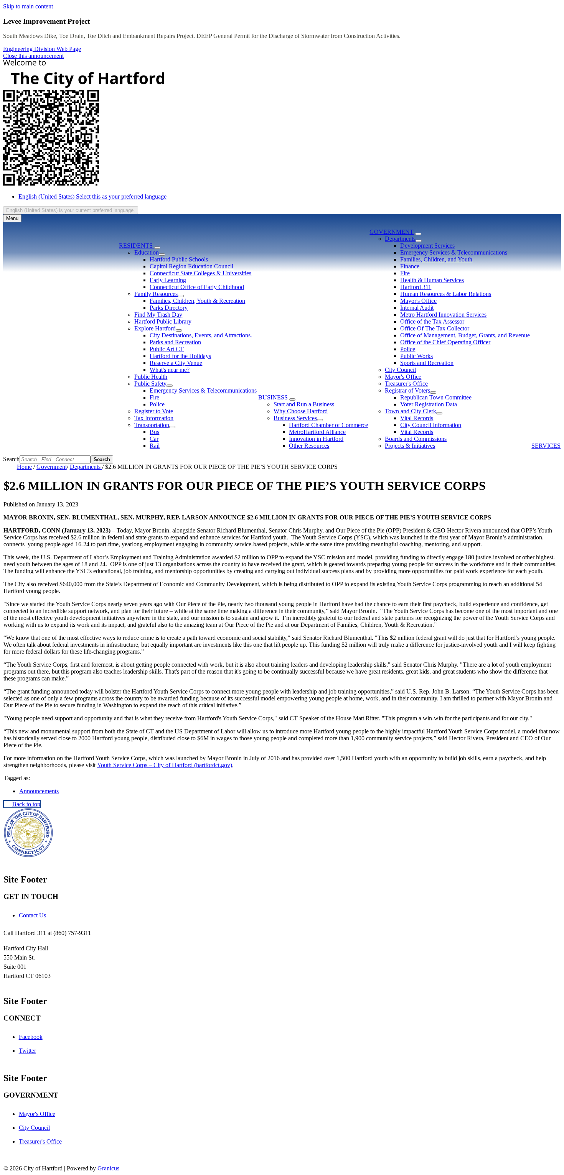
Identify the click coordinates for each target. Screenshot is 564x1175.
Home (24, 466)
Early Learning (168, 280)
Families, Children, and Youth (436, 259)
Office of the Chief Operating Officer (445, 342)
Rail (155, 445)
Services (546, 445)
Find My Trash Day (158, 314)
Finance (409, 266)
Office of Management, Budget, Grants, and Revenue (465, 335)
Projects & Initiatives (410, 445)
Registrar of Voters (407, 390)
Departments (400, 238)
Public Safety (150, 383)
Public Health (150, 376)
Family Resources (156, 294)
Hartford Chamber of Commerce (328, 425)
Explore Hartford (155, 328)
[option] (289, 196)
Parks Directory (169, 307)
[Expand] (157, 248)
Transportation (151, 425)
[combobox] (70, 210)
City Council (400, 369)
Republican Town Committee (436, 397)
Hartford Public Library (162, 321)
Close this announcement (33, 56)
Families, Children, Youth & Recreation (197, 300)
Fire (154, 397)
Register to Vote (153, 411)
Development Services (427, 245)
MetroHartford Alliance (317, 432)
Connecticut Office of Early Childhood (197, 287)
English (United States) (92, 196)
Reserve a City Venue (176, 363)
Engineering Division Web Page (42, 49)
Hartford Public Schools (179, 259)
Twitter (27, 1050)
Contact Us (32, 915)
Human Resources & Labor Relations (445, 294)
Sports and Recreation (427, 363)
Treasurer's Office (406, 383)
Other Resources (309, 445)
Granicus (108, 1168)
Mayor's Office (418, 300)
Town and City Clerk (410, 411)
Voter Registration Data (428, 404)
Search (11, 459)
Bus (154, 432)
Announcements (39, 791)
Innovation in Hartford (316, 438)
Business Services (295, 418)
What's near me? (170, 369)
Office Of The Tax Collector (434, 328)
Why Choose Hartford (301, 411)
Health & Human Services (432, 280)
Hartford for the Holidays (180, 356)
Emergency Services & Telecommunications (203, 390)
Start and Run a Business (304, 404)
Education (146, 252)
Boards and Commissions (416, 438)
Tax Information (153, 418)
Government (391, 231)
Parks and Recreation (175, 342)
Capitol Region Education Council (191, 266)
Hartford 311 (415, 287)
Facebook (31, 1037)
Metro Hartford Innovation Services (443, 314)
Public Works (416, 356)
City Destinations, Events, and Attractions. (201, 335)
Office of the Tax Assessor (432, 321)
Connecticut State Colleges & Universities (200, 273)
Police (157, 404)
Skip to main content (28, 6)
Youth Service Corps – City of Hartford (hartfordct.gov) (164, 765)
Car (154, 438)
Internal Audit (417, 307)
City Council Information (430, 425)
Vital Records (416, 418)
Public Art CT (167, 349)
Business (273, 397)
